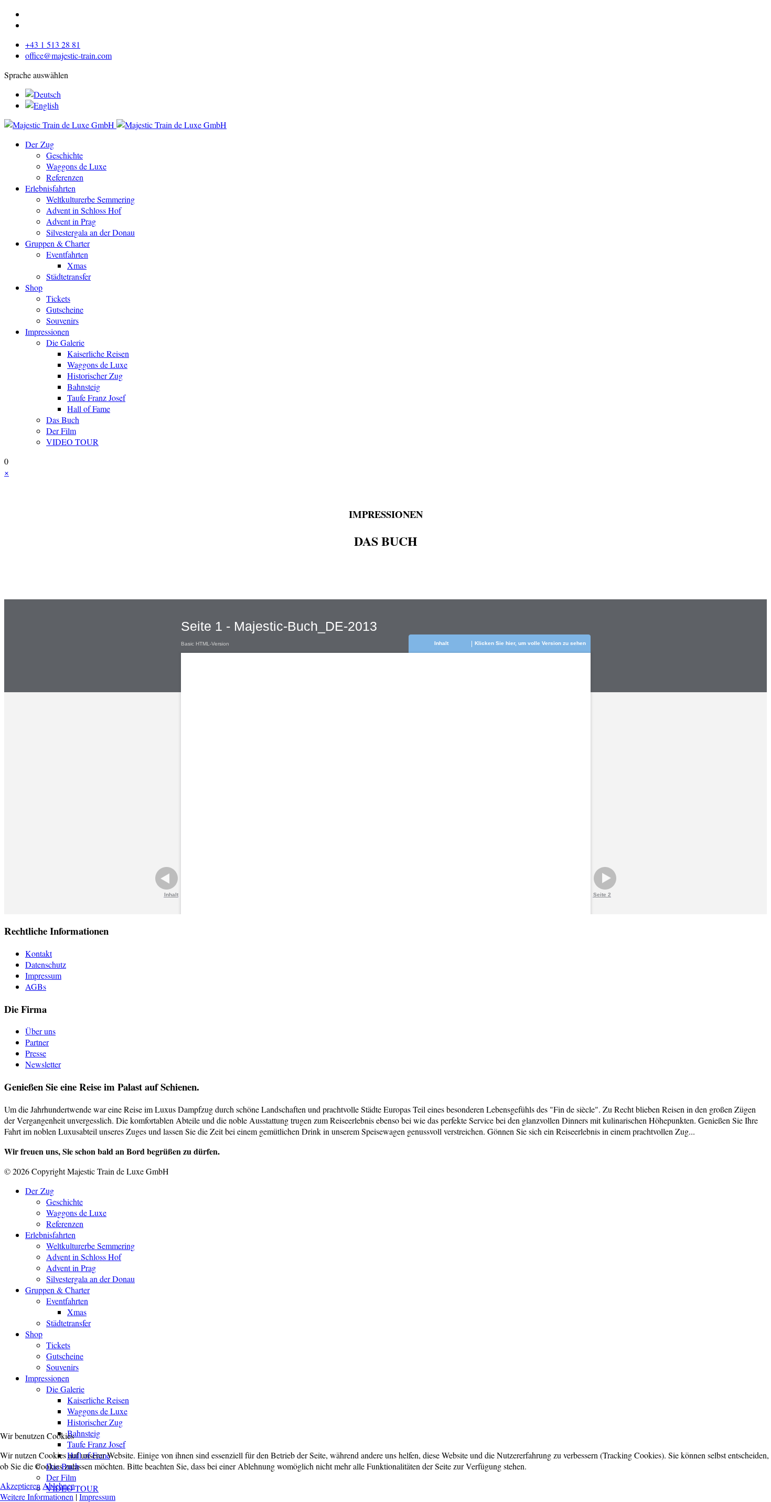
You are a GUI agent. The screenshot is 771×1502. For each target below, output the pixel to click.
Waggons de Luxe (76, 166)
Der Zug (39, 144)
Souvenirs (62, 320)
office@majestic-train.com (68, 55)
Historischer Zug (95, 375)
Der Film (61, 430)
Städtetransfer (68, 276)
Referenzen (64, 177)
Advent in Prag (71, 221)
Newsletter (43, 1064)
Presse (35, 1053)
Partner (37, 1042)
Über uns (40, 1030)
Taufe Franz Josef (96, 397)
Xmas (77, 265)
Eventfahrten (67, 254)
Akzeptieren (20, 1485)
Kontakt (38, 953)
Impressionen (47, 331)
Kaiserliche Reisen (98, 353)
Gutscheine (64, 309)
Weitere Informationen (36, 1496)
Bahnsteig (83, 386)
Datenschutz (45, 964)
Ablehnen (58, 1485)
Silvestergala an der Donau (90, 232)
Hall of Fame (88, 408)
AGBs (35, 986)
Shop (33, 287)
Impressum (43, 975)
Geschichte (64, 155)
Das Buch (62, 419)
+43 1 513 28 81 (52, 44)
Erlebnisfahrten (50, 188)
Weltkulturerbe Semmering (90, 199)
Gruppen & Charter (57, 243)
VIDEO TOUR (72, 441)
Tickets (58, 298)
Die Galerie (65, 342)
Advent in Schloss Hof (83, 210)
